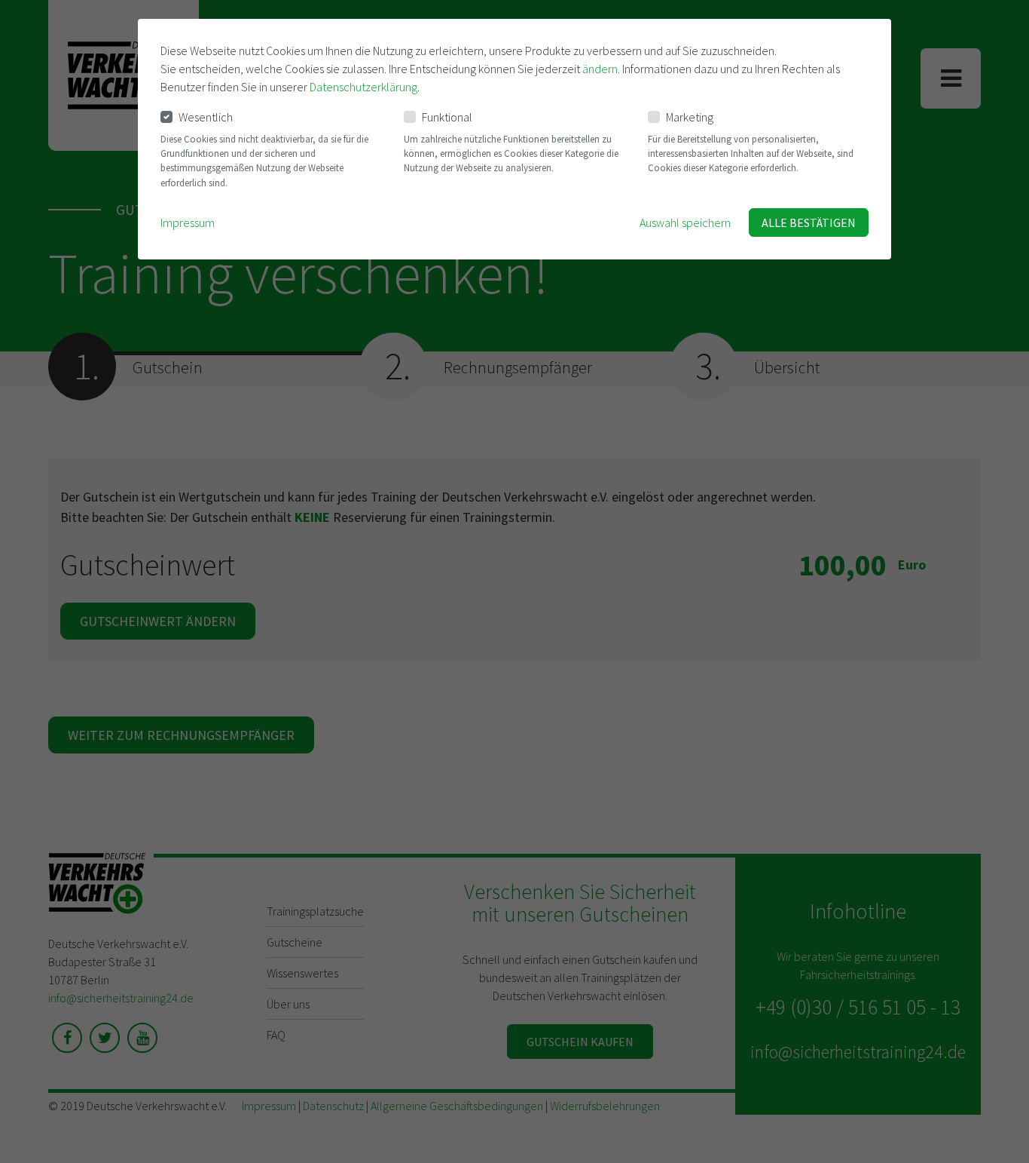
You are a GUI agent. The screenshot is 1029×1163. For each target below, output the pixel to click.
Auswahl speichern (685, 222)
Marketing (689, 116)
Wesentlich (206, 116)
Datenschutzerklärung (363, 86)
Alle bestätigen (809, 222)
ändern (600, 68)
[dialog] (514, 139)
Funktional (447, 116)
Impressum (187, 222)
